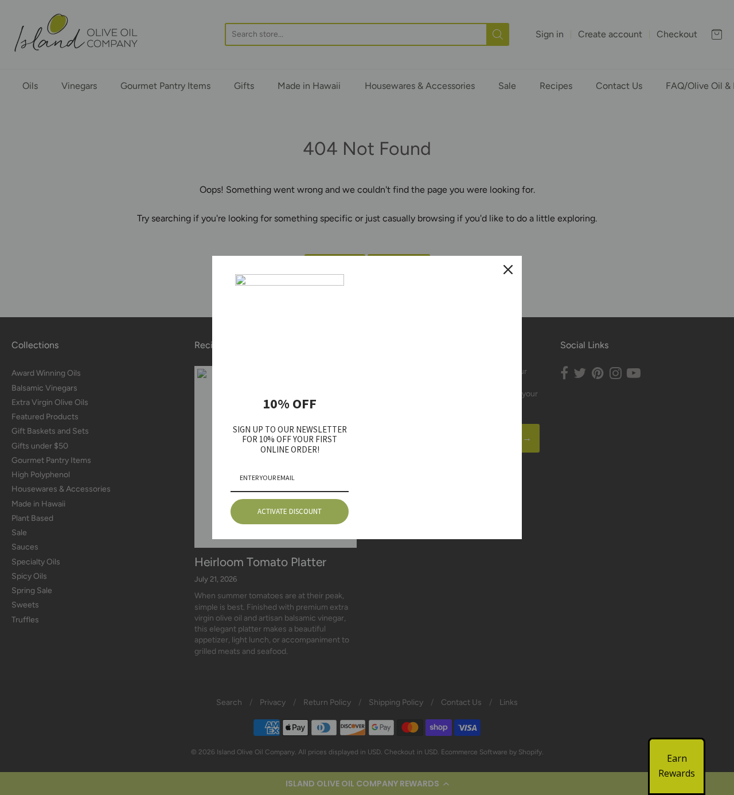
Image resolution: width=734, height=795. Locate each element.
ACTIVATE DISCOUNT (289, 511)
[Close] (508, 269)
